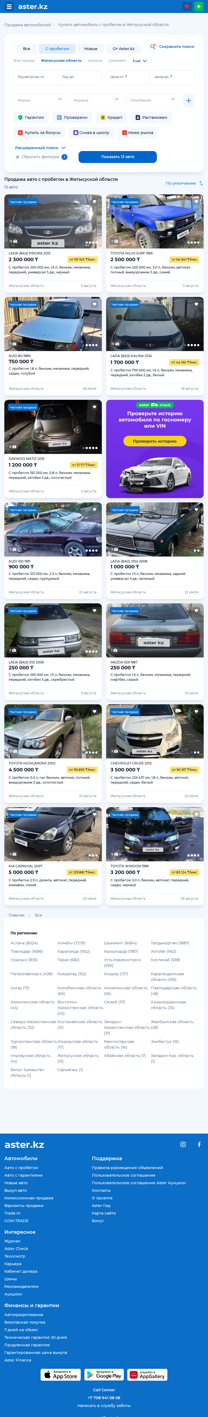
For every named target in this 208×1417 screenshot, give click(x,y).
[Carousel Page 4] (72, 221)
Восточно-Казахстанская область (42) (80, 1008)
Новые (91, 48)
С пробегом (57, 48)
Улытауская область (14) (30, 1058)
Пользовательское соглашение (123, 1175)
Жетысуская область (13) (78, 1058)
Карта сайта (104, 1213)
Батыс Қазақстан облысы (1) (27, 1072)
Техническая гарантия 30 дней (35, 1337)
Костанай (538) (165, 959)
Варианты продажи (24, 1205)
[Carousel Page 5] (92, 221)
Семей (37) (114, 1002)
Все (26, 48)
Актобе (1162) (163, 951)
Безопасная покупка (24, 1322)
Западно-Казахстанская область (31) (127, 1027)
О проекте (102, 1198)
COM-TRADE (16, 1220)
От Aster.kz (123, 48)
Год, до (68, 77)
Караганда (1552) (73, 951)
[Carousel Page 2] (33, 221)
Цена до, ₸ (163, 77)
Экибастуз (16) (165, 1041)
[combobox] (40, 100)
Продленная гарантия (27, 1345)
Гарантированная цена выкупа (35, 1352)
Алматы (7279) (71, 943)
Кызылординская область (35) (168, 1005)
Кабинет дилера (20, 1271)
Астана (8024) (24, 943)
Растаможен (154, 117)
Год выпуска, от (31, 77)
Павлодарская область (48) (174, 991)
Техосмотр (14, 1256)
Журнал (12, 1241)
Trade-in (12, 1213)
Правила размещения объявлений (127, 1167)
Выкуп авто (15, 1190)
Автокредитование (23, 1314)
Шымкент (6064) (120, 943)
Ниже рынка (140, 132)
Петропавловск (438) (32, 973)
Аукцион (13, 1294)
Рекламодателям (21, 1286)
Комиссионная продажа (28, 1198)
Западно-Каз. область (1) (172, 1058)
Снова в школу (94, 132)
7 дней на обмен (21, 1329)
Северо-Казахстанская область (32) (33, 1024)
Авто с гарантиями (23, 1175)
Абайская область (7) (125, 1055)
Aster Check (16, 1248)
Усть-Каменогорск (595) (122, 962)
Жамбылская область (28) (172, 1024)
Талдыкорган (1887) (170, 943)
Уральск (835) (24, 959)
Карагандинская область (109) (167, 976)
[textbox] (40, 100)
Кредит (115, 117)
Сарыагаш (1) (70, 1069)
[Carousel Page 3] (53, 221)
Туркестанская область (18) (34, 1044)
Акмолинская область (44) (33, 1005)
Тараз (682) (68, 959)
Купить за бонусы (42, 132)
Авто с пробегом (21, 1167)
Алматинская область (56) (126, 991)
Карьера (12, 1263)
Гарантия (34, 117)
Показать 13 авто (117, 156)
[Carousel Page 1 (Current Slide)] (14, 221)
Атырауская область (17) (77, 1044)
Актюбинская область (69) (79, 991)
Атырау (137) (116, 973)
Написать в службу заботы (104, 1405)
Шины (10, 1279)
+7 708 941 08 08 (104, 1397)
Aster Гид (101, 1205)
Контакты (101, 1190)
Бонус (98, 1220)
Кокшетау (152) (71, 973)
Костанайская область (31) (79, 1024)
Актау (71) (20, 988)
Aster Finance (17, 1360)
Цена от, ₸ (118, 77)
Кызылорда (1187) (121, 951)
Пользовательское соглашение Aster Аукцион (139, 1182)
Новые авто (16, 1182)
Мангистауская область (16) (119, 1044)
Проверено (75, 117)
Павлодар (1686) (27, 951)
